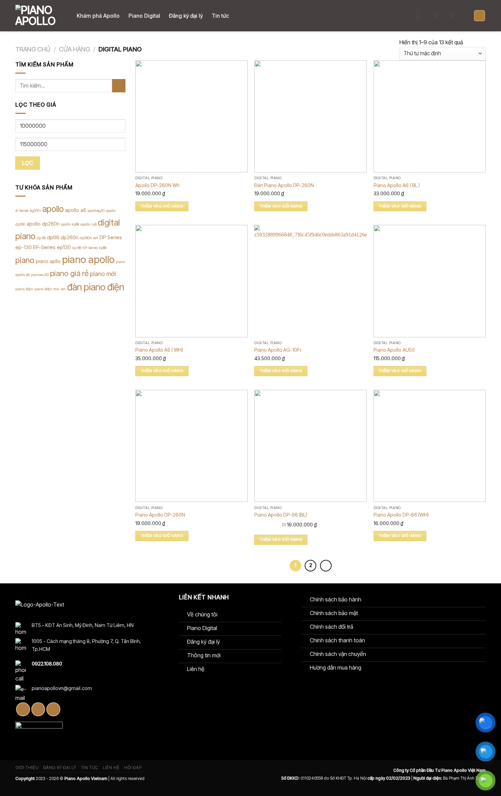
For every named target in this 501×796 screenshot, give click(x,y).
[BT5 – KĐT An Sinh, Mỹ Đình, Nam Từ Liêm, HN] (429, 15)
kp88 (102, 248)
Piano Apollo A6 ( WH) (159, 350)
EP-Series (44, 247)
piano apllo (48, 261)
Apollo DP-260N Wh (157, 185)
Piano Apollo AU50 (394, 350)
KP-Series (89, 248)
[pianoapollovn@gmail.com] (445, 15)
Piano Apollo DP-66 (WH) (401, 515)
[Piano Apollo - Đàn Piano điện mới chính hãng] (40, 16)
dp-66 (41, 238)
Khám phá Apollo (98, 15)
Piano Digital (144, 15)
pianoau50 (40, 275)
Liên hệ (111, 767)
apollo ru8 (88, 224)
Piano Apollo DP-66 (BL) (280, 515)
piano (24, 260)
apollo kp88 (70, 224)
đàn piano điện (95, 287)
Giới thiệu (27, 767)
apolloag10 (96, 211)
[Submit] (118, 85)
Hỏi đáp (132, 767)
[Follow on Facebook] (23, 709)
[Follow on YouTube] (53, 709)
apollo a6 (75, 210)
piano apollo (88, 259)
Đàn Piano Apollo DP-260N (284, 185)
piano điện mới (46, 289)
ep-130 (23, 247)
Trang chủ (32, 49)
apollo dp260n (43, 223)
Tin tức (220, 15)
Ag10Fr (35, 211)
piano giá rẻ (69, 273)
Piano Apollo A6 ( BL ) (397, 185)
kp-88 (76, 248)
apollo (53, 209)
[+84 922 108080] (461, 15)
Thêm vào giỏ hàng (161, 206)
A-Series (21, 211)
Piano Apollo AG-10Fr (278, 350)
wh (63, 289)
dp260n (69, 237)
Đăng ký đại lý (186, 15)
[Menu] (479, 15)
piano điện (24, 289)
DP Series (111, 237)
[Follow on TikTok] (38, 709)
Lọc (27, 163)
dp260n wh (89, 238)
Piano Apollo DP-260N (160, 515)
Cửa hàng (74, 49)
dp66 (53, 237)
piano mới (103, 273)
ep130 (64, 247)
